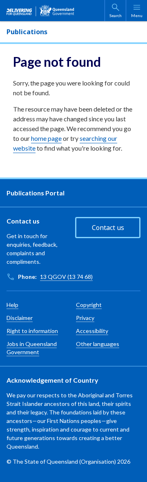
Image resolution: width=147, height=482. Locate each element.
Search (115, 15)
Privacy (85, 317)
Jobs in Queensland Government (32, 347)
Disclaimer (20, 317)
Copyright (89, 304)
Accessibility (92, 330)
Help (12, 304)
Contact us (108, 227)
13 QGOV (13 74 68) (66, 276)
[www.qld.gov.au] (40, 10)
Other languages (97, 343)
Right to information (32, 330)
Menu (137, 15)
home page (46, 138)
